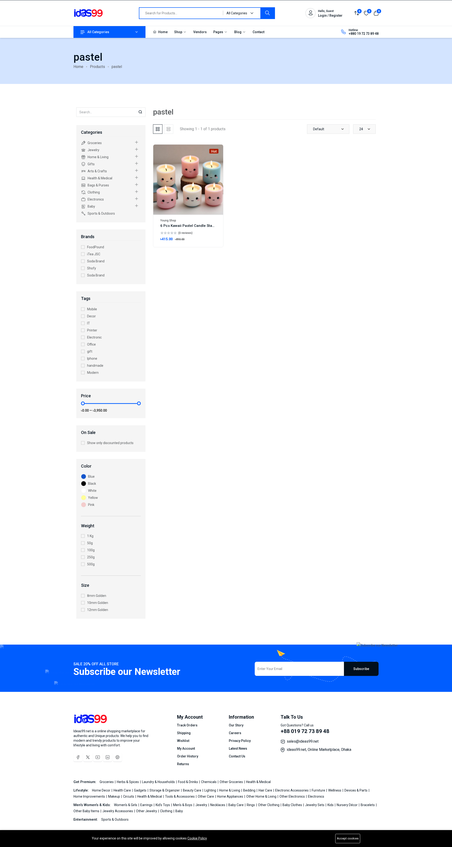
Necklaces (218, 805)
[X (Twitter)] (87, 757)
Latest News (238, 748)
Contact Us (237, 756)
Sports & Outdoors (101, 213)
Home (162, 32)
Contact (258, 32)
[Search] (267, 13)
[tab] (157, 129)
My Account (186, 748)
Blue (91, 476)
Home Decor (101, 790)
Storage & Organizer (165, 790)
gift (89, 351)
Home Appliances (230, 796)
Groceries (95, 143)
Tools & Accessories (180, 796)
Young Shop (168, 220)
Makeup (114, 796)
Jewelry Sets (315, 805)
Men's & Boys (183, 805)
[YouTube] (97, 757)
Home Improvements (89, 796)
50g (90, 543)
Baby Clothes (292, 805)
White (92, 490)
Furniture (319, 790)
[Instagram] (107, 757)
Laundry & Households (159, 782)
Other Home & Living (261, 796)
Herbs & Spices (128, 782)
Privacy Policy (240, 741)
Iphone (92, 358)
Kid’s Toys (163, 805)
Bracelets (368, 805)
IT (88, 323)
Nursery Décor (347, 805)
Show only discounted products (110, 443)
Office (91, 344)
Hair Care (265, 790)
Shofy (91, 268)
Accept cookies (348, 838)
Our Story (236, 725)
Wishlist (183, 741)
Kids (330, 805)
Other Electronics (292, 796)
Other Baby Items (86, 811)
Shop (178, 32)
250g (91, 557)
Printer (92, 330)
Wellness (335, 790)
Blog (238, 32)
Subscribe (361, 669)
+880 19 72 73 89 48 (364, 33)
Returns (183, 764)
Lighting (210, 790)
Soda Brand (96, 261)
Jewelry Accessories (118, 811)
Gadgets (140, 790)
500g (91, 564)
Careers (235, 733)
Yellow (93, 498)
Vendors (200, 32)
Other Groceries (232, 782)
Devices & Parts (356, 790)
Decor (91, 316)
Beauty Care (192, 790)
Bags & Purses (98, 185)
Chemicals (209, 782)
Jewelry (93, 150)
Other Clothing (269, 805)
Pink (91, 505)
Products (97, 66)
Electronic (94, 337)
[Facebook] (77, 757)
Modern (93, 372)
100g (91, 550)
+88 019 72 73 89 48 (305, 731)
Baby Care (236, 805)
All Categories (98, 32)
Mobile (92, 309)
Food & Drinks (188, 782)
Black (92, 483)
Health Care (122, 790)
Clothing (94, 192)
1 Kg (90, 536)
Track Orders (187, 725)
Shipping (184, 733)
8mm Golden (96, 596)
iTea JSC (93, 254)
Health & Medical (100, 178)
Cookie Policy (197, 838)
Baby (91, 206)
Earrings (146, 805)
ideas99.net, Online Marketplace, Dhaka (319, 749)
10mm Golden (97, 603)
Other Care (206, 796)
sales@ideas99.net (303, 741)
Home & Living (98, 157)
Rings (251, 805)
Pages (218, 32)
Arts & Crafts (97, 171)
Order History (187, 756)
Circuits (129, 796)
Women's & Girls (126, 805)
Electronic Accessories (292, 790)
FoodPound (95, 247)
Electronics (96, 199)
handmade (95, 365)
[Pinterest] (117, 757)
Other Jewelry (147, 811)
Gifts (91, 164)
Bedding (249, 790)
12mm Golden (97, 610)
